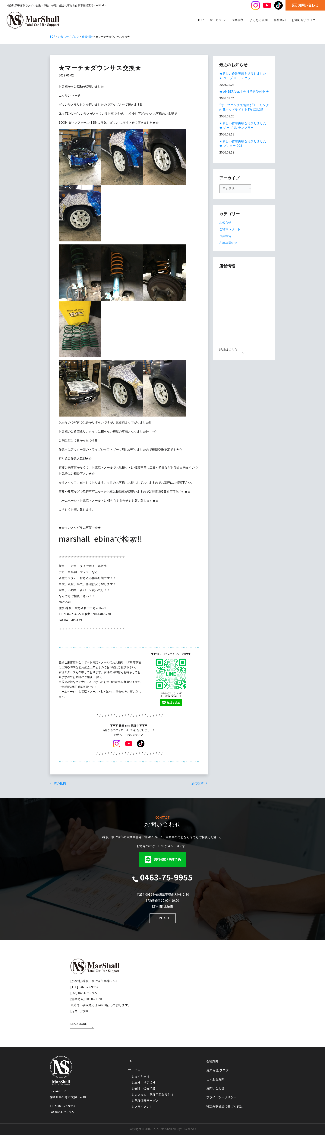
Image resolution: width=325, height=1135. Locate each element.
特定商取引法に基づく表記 (224, 1106)
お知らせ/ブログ (217, 1070)
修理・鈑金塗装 (145, 1088)
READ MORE (78, 1023)
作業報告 (225, 236)
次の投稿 (199, 783)
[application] (224, 20)
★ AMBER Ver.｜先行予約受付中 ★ (244, 91)
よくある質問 (215, 1079)
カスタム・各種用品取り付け (154, 1094)
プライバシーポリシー (221, 1097)
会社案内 (212, 1061)
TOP (131, 1060)
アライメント (143, 1106)
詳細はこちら (228, 349)
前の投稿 (58, 783)
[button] (162, 859)
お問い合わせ (215, 1088)
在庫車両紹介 (228, 242)
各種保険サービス (146, 1100)
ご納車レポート (229, 229)
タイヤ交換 (142, 1076)
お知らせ (225, 222)
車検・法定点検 (145, 1082)
